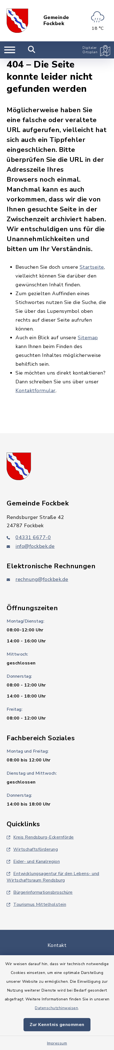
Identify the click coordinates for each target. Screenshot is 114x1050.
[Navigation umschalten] (9, 49)
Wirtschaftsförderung (35, 849)
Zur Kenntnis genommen (57, 1025)
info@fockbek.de (35, 546)
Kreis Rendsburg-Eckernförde (43, 837)
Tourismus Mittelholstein (39, 904)
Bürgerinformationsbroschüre (43, 892)
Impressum (57, 1043)
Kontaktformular (35, 390)
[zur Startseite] (17, 21)
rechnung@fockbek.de (41, 579)
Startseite (92, 267)
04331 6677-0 (33, 537)
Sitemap (88, 337)
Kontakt (57, 945)
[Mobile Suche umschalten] (32, 49)
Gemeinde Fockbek (56, 20)
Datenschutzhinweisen (56, 1008)
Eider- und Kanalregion (36, 861)
